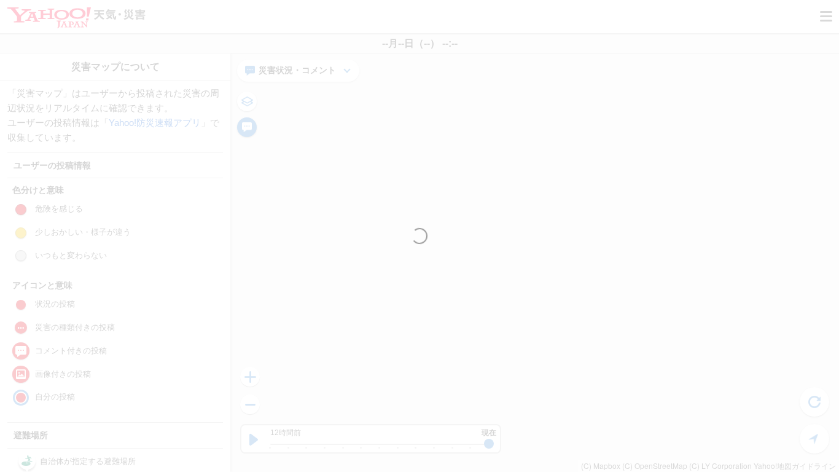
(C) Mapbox (600, 465)
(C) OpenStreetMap (654, 465)
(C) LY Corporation (720, 465)
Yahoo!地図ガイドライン (795, 465)
